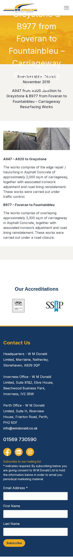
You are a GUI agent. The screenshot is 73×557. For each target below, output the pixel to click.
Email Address (15, 488)
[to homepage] (20, 7)
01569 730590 (19, 439)
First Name (11, 506)
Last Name (11, 524)
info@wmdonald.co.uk (20, 428)
